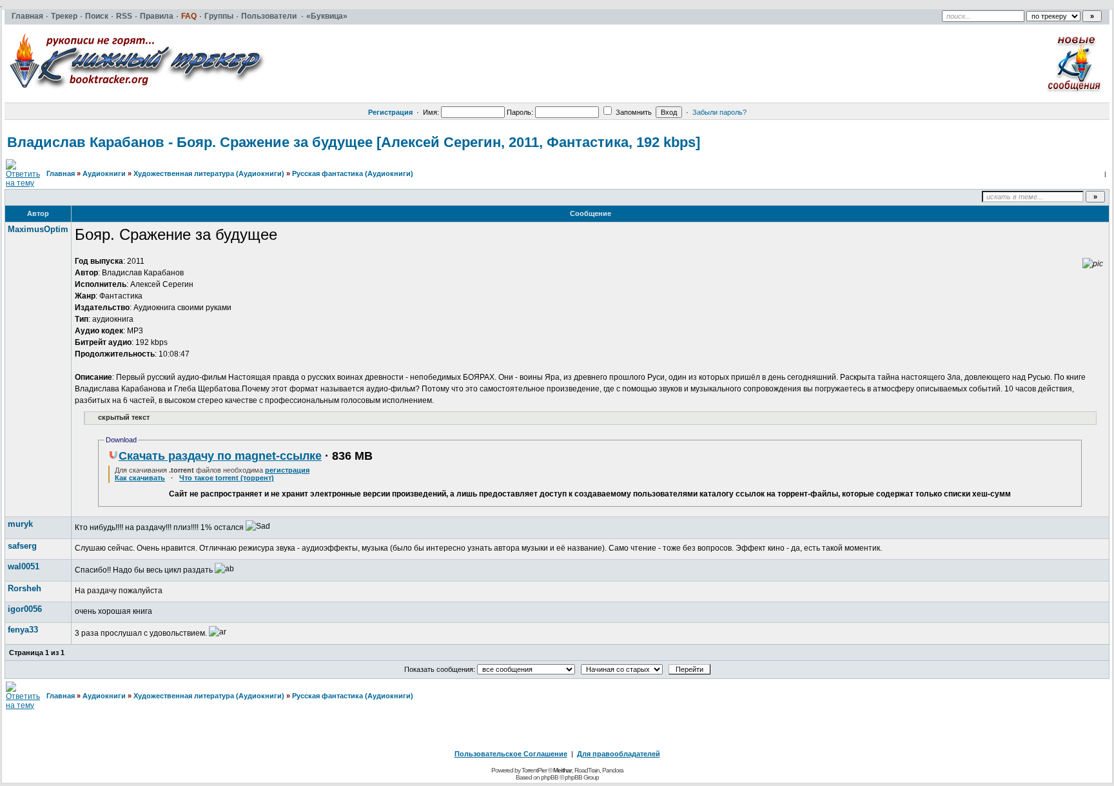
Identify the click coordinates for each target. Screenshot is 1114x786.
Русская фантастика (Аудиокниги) (352, 173)
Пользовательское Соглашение (510, 754)
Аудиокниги (104, 173)
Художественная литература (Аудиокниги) (208, 173)
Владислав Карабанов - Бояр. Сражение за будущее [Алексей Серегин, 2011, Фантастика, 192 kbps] (353, 142)
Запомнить (633, 112)
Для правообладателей (618, 754)
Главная (60, 173)
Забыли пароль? (719, 112)
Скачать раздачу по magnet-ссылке (220, 455)
